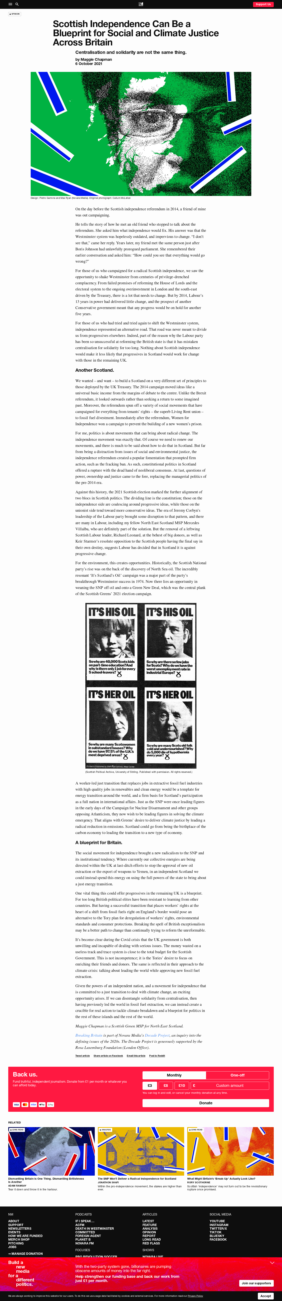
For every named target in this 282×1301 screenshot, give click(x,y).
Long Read (152, 1239)
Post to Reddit (157, 1055)
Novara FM (84, 1243)
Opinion (149, 1232)
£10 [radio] (182, 1085)
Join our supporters (256, 1283)
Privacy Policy (195, 1295)
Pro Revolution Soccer (96, 1257)
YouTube (217, 1221)
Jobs (12, 1247)
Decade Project (157, 1035)
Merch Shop (19, 1239)
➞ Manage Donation (25, 1254)
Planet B (83, 1239)
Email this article (136, 1055)
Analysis (150, 1228)
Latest (148, 1221)
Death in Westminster (94, 1228)
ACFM (80, 1225)
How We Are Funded (25, 1236)
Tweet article (82, 1055)
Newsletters (19, 1228)
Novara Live (153, 1257)
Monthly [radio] (174, 1075)
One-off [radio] (238, 1075)
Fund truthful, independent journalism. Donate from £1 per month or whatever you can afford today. (70, 1083)
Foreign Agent (88, 1236)
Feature (150, 1225)
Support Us (263, 4)
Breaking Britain (88, 1035)
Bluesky (217, 1236)
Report (149, 1236)
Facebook (218, 1239)
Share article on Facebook (108, 1055)
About (13, 1221)
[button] (11, 4)
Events (14, 1232)
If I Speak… (84, 1221)
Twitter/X (218, 1228)
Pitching (16, 1243)
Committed (85, 1232)
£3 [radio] (150, 1085)
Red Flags (151, 1243)
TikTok (216, 1232)
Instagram (219, 1225)
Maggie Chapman (96, 59)
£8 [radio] (166, 1085)
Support (15, 1225)
